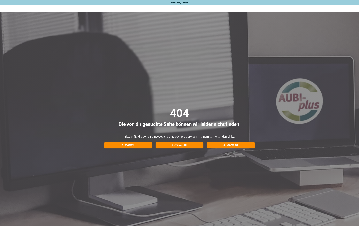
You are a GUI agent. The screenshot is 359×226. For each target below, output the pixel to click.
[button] (128, 145)
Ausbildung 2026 (178, 2)
